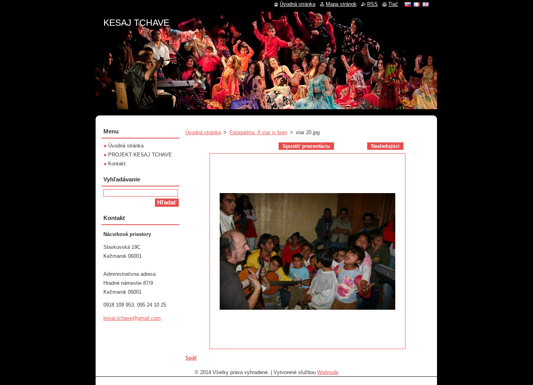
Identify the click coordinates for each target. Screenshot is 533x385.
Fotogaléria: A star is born (258, 132)
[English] (426, 4)
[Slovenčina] (408, 4)
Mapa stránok (341, 4)
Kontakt (117, 164)
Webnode (327, 372)
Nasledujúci (385, 146)
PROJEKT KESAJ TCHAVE (140, 155)
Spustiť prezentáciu (306, 146)
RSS (372, 4)
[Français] (417, 4)
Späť (191, 358)
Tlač (393, 4)
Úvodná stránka (203, 132)
